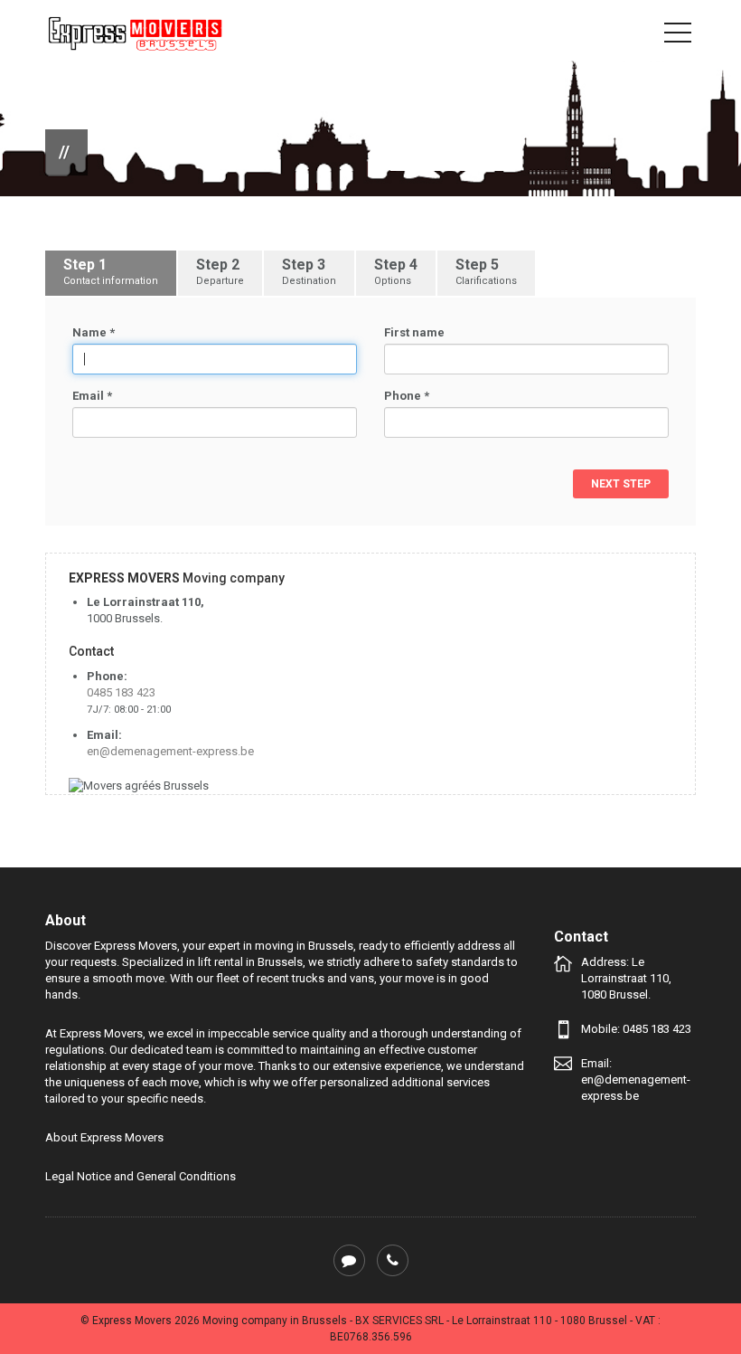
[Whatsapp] (349, 1260)
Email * (92, 395)
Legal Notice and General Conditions (140, 1176)
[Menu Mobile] (677, 36)
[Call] (392, 1260)
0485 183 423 (121, 692)
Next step (621, 484)
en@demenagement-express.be (170, 751)
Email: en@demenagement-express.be (635, 1079)
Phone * (406, 395)
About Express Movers (104, 1137)
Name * (93, 332)
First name (414, 332)
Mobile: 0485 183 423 (636, 1029)
